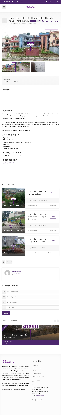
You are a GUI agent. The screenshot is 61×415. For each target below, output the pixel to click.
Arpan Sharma (16, 271)
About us (35, 365)
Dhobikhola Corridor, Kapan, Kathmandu (23, 24)
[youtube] (57, 2)
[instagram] (50, 2)
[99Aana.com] (30, 7)
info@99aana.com (18, 1)
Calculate (5, 313)
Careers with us (37, 368)
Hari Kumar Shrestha (34, 253)
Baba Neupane (33, 230)
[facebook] (46, 2)
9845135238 (17, 274)
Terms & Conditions (38, 376)
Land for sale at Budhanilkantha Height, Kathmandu (37, 216)
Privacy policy (37, 373)
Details (53, 193)
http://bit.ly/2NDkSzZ (8, 163)
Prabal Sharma (33, 205)
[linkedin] (54, 2)
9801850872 (6, 1)
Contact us (36, 371)
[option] (30, 45)
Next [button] (55, 47)
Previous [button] (6, 47)
